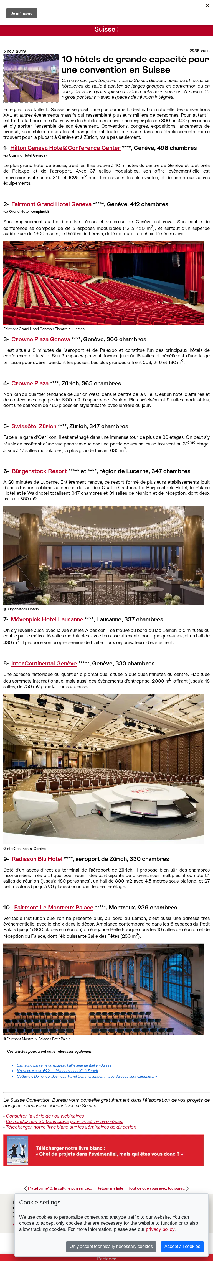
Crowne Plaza (30, 383)
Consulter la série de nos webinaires (45, 1116)
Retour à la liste (110, 1188)
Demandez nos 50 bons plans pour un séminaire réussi (64, 1121)
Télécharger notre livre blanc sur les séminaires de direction (71, 1127)
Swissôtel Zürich (33, 426)
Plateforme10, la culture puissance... (60, 1188)
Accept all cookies (182, 1246)
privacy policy (160, 1229)
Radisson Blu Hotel (37, 859)
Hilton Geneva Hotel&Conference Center (65, 148)
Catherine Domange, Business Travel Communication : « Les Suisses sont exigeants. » (87, 1076)
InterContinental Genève (44, 663)
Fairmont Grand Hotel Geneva (51, 204)
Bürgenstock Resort (39, 471)
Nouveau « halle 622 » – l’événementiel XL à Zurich (57, 1071)
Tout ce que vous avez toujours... (156, 1188)
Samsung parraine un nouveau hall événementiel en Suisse (64, 1065)
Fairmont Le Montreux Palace (53, 907)
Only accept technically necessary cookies (111, 1246)
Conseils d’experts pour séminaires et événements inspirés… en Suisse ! (106, 25)
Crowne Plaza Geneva (40, 339)
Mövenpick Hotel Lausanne (47, 619)
